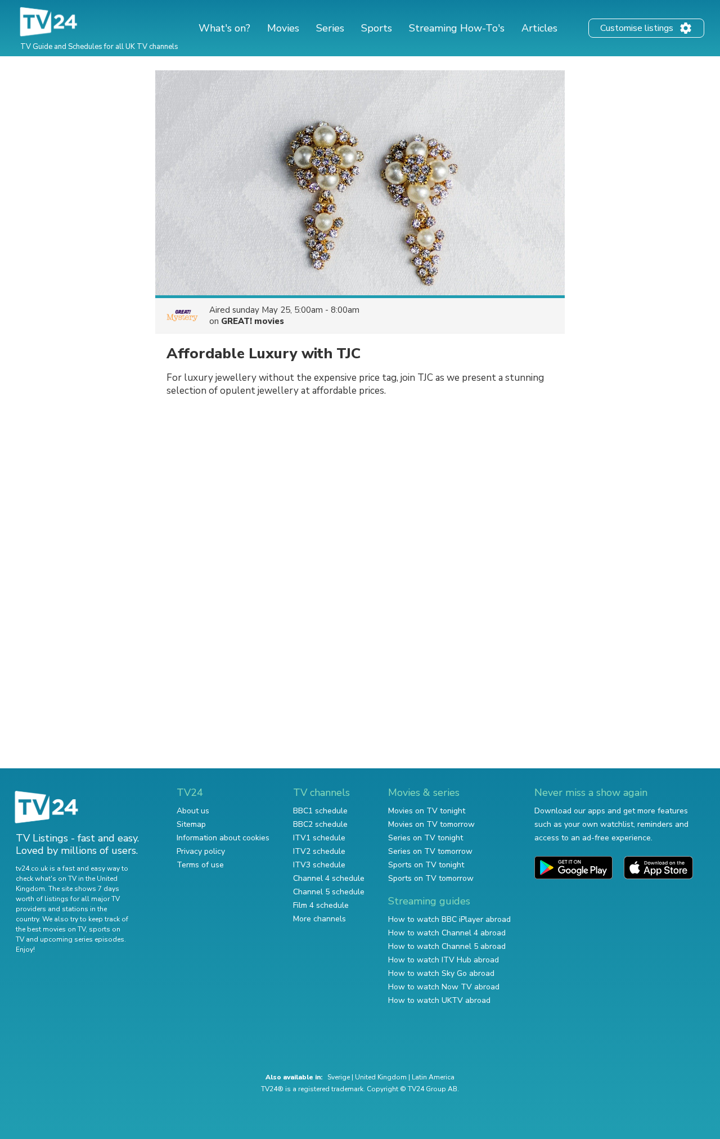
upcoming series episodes (82, 939)
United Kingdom (381, 1077)
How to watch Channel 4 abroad (447, 933)
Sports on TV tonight (426, 864)
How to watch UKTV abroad (439, 1000)
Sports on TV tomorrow (431, 878)
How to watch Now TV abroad (444, 987)
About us (193, 810)
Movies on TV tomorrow (431, 824)
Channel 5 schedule (328, 891)
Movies (283, 28)
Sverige (338, 1077)
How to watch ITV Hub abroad (443, 960)
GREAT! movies (252, 321)
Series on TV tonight (425, 837)
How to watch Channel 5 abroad (447, 946)
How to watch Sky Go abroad (441, 973)
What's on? (224, 28)
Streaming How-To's (457, 28)
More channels (319, 918)
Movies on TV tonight (426, 810)
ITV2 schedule (319, 851)
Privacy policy (201, 851)
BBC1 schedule (320, 810)
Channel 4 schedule (328, 878)
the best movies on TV (51, 929)
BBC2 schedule (320, 824)
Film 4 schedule (321, 905)
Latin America (433, 1077)
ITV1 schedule (319, 837)
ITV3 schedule (319, 864)
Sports (376, 28)
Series (330, 28)
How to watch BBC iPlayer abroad (449, 919)
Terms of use (200, 864)
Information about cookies (223, 837)
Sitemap (191, 824)
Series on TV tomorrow (430, 851)
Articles (539, 28)
